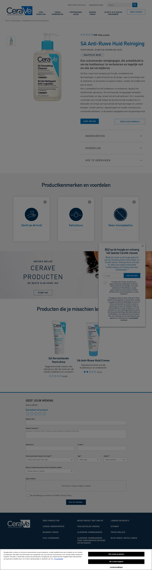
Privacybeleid (58, 559)
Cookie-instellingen (116, 567)
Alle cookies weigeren (116, 562)
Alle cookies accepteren (116, 554)
